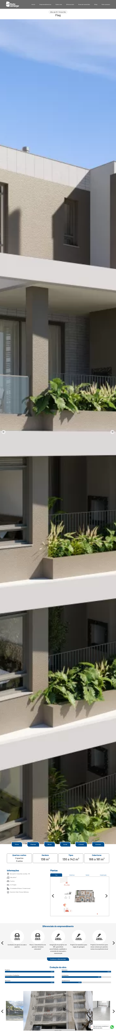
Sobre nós (59, 4)
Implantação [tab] (103, 875)
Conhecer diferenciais (58, 959)
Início (33, 4)
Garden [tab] (87, 875)
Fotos (17, 844)
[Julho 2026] (92, 1011)
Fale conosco (106, 4)
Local (65, 844)
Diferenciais (70, 4)
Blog (95, 4)
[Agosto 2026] (58, 1012)
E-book (81, 844)
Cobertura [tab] (71, 875)
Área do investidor (84, 4)
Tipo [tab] (56, 875)
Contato (98, 844)
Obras (50, 844)
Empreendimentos (45, 4)
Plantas (33, 844)
